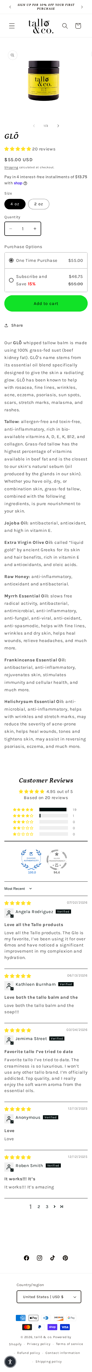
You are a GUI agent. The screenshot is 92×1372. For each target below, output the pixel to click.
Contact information (62, 1353)
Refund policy (28, 1353)
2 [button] (39, 1206)
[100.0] (31, 860)
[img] (17, 903)
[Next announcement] (82, 6)
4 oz (14, 203)
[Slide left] (34, 126)
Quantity (12, 217)
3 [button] (47, 1206)
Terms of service (69, 1344)
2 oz (38, 203)
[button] (11, 25)
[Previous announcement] (10, 6)
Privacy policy (38, 1344)
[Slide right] (58, 126)
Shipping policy (49, 1361)
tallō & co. (43, 1337)
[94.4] (57, 860)
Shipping (11, 167)
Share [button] (17, 325)
